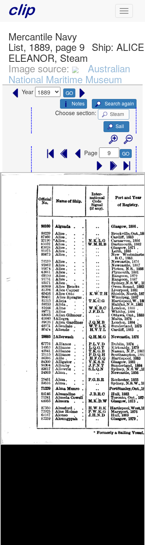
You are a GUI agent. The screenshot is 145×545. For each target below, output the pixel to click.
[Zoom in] (113, 140)
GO (69, 92)
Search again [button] (119, 103)
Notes (78, 103)
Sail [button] (120, 125)
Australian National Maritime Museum (69, 73)
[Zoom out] (128, 140)
